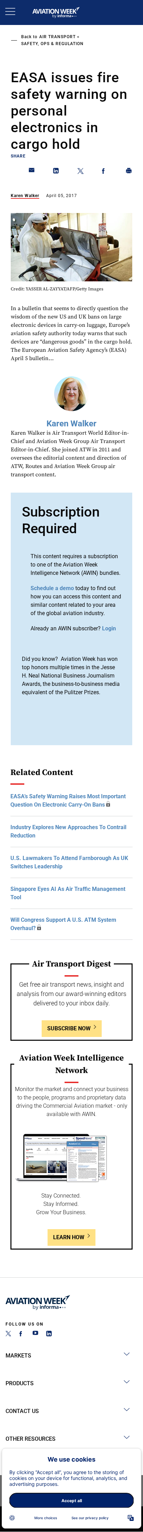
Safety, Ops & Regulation (52, 43)
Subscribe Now (69, 1028)
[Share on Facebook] (105, 172)
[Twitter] (8, 1334)
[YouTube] (35, 1334)
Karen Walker (25, 195)
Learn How (68, 1237)
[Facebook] (22, 1334)
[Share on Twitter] (80, 172)
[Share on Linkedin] (56, 172)
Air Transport (57, 36)
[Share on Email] (32, 172)
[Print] (129, 172)
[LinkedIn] (49, 1334)
